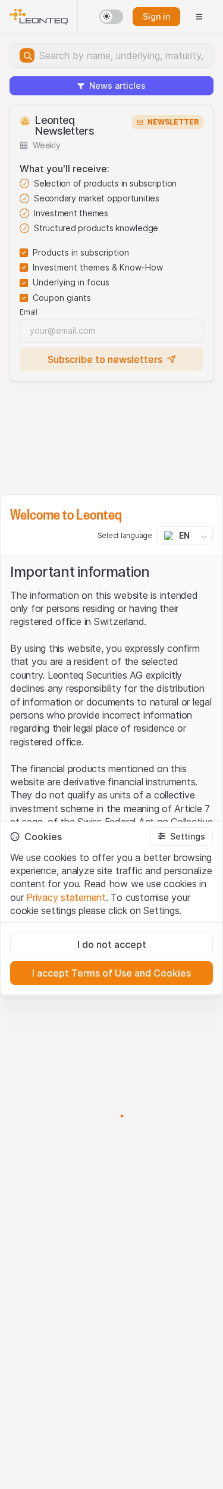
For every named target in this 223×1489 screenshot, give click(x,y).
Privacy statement (66, 897)
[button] (181, 836)
